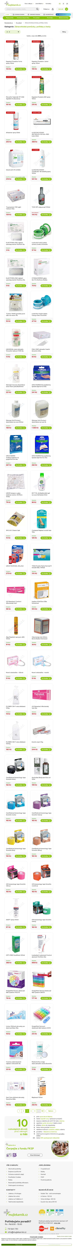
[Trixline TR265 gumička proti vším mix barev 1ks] (16, 302)
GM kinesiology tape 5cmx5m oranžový (41, 885)
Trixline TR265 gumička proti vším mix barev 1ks (15, 314)
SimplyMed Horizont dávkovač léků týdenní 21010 (41, 1027)
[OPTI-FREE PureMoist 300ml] (16, 943)
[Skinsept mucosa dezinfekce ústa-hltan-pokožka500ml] (16, 373)
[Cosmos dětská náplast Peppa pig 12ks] (42, 1157)
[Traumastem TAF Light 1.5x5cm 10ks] (16, 195)
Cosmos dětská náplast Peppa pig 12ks (42, 1169)
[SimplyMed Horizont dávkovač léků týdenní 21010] (42, 1015)
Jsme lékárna (39, 3)
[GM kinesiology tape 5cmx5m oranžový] (42, 872)
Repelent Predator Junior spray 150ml (40, 62)
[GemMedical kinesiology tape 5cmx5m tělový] (42, 837)
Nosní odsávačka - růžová (14, 672)
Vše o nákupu (28, 3)
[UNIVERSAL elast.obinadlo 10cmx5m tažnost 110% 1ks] (16, 338)
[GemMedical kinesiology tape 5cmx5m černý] (16, 766)
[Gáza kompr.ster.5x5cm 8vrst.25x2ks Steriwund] (42, 625)
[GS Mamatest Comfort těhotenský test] (16, 590)
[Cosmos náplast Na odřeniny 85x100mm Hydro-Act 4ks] (42, 1228)
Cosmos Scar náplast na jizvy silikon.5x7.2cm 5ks (41, 1205)
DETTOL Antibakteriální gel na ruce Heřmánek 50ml (41, 494)
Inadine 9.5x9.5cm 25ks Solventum (39, 602)
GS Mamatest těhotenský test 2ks (40, 707)
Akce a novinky (63, 18)
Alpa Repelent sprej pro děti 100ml (15, 638)
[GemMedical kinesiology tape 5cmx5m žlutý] (16, 837)
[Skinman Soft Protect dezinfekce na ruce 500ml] (16, 409)
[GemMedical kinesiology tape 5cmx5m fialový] (42, 801)
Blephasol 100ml (37, 1097)
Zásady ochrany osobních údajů (64, 1236)
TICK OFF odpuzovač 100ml (41, 207)
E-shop (7, 14)
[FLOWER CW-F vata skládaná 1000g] (16, 730)
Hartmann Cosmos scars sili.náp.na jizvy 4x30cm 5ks (15, 1169)
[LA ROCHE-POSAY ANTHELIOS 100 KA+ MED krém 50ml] (42, 121)
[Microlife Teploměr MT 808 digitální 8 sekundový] (16, 85)
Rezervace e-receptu (64, 14)
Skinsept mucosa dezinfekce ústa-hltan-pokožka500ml (15, 385)
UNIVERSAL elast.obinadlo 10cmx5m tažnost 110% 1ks (15, 350)
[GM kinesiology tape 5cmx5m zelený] (42, 908)
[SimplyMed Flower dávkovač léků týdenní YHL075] (16, 979)
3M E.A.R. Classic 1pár (13, 530)
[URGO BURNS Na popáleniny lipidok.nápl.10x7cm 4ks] (42, 444)
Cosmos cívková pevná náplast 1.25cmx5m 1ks (13, 1062)
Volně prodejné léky (23, 18)
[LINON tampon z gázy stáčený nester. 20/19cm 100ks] (16, 481)
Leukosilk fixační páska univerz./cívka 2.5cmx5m (40, 243)
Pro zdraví (36, 18)
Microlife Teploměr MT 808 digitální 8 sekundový (15, 98)
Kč (60, 3)
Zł (67, 3)
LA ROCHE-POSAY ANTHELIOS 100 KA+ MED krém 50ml (40, 134)
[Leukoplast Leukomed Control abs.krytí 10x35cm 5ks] (42, 943)
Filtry (64, 32)
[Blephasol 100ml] (42, 1086)
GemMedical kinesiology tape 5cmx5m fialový (41, 814)
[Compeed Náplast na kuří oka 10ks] (42, 519)
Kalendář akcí (49, 14)
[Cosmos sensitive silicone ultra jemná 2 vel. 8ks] (42, 1121)
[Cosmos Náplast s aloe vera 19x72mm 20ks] (16, 1192)
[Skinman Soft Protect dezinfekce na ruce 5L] (42, 409)
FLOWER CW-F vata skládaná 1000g (15, 743)
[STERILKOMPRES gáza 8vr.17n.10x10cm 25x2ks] (42, 266)
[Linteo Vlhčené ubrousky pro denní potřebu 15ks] (16, 1015)
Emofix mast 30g (37, 742)
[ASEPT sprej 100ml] (16, 908)
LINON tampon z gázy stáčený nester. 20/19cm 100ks (14, 494)
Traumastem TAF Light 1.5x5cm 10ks (13, 208)
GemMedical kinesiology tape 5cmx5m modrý (16, 814)
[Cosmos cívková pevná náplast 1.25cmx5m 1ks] (16, 1050)
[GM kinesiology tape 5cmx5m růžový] (16, 872)
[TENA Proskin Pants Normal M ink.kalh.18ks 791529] (42, 554)
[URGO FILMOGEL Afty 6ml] (16, 554)
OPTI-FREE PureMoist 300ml (15, 955)
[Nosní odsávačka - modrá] (42, 661)
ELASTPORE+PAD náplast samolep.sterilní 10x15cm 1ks (15, 243)
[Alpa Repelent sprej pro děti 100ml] (16, 625)
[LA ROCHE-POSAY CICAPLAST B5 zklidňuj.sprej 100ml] (42, 158)
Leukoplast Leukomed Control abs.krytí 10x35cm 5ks (42, 956)
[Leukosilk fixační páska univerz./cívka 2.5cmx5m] (42, 231)
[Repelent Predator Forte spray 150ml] (16, 50)
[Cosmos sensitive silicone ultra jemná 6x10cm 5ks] (16, 1121)
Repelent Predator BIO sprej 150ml (41, 98)
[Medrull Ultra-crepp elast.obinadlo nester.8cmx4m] (42, 1050)
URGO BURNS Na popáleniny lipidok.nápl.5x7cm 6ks (41, 385)
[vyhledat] (37, 9)
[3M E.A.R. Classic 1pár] (16, 519)
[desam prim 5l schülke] (16, 158)
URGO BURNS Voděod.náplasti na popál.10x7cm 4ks (12, 457)
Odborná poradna (35, 14)
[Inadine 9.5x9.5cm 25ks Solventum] (42, 590)
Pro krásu (50, 18)
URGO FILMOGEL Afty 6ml (15, 566)
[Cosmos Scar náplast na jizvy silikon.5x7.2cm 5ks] (42, 1192)
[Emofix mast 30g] (42, 730)
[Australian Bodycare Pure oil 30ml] (42, 766)
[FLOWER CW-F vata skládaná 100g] (16, 695)
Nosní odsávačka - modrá (40, 672)
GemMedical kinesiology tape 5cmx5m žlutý (16, 849)
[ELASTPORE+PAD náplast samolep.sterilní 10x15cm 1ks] (16, 231)
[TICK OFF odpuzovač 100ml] (42, 195)
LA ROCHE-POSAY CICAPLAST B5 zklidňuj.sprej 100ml (41, 171)
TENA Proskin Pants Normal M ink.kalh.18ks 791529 (42, 566)
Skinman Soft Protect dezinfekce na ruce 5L (39, 421)
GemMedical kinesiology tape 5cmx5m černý (16, 778)
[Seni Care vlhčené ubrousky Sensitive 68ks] (16, 1086)
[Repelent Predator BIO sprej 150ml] (42, 85)
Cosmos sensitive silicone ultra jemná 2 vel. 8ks (40, 1133)
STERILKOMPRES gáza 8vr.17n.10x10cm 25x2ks (39, 279)
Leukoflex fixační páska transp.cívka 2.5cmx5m (39, 314)
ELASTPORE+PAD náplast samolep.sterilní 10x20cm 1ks (15, 279)
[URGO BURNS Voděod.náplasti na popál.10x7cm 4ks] (16, 444)
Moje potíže (9, 18)
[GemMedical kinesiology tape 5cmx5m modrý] (16, 801)
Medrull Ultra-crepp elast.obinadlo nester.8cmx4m (42, 1062)
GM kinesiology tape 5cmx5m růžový (15, 885)
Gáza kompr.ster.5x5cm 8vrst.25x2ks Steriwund (39, 638)
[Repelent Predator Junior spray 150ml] (42, 50)
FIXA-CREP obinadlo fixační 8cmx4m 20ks (41, 350)
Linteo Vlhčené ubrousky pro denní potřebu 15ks (15, 1027)
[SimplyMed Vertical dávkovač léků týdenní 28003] (42, 979)
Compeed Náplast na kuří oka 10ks (41, 531)
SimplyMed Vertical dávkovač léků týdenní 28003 (41, 991)
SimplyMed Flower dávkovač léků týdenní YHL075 (15, 991)
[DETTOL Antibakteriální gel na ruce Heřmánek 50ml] (42, 481)
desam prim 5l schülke (13, 170)
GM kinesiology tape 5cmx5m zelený (41, 920)
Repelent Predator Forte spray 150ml (14, 62)
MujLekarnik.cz (9, 23)
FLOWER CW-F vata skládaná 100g (15, 707)
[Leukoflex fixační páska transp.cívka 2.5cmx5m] (42, 302)
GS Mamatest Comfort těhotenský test (13, 602)
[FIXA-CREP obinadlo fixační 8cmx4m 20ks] (42, 338)
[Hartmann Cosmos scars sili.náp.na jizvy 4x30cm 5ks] (16, 1157)
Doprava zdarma (19, 14)
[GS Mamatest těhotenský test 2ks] (42, 695)
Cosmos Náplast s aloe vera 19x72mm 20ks (15, 1205)
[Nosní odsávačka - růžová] (16, 661)
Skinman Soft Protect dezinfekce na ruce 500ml (14, 421)
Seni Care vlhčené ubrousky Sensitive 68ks (15, 1098)
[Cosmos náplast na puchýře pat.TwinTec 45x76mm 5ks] (16, 1228)
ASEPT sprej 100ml (12, 920)
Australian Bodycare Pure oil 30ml (41, 778)
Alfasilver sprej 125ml (13, 132)
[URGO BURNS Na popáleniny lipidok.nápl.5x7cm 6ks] (42, 373)
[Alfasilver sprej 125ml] (16, 121)
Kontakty (48, 3)
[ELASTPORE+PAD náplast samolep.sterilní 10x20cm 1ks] (16, 266)
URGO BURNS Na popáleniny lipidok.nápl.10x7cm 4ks (41, 456)
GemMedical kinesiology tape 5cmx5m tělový (41, 849)
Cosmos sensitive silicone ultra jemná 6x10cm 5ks (14, 1133)
